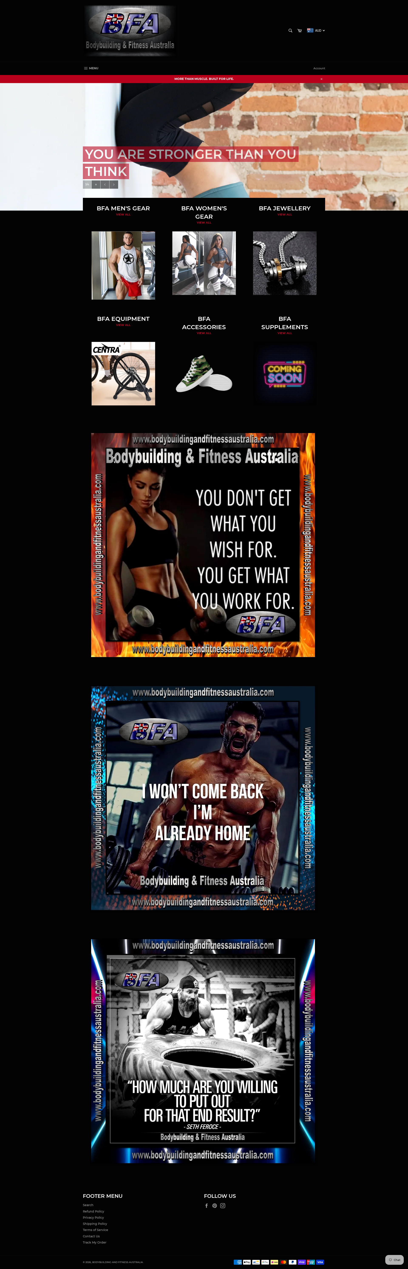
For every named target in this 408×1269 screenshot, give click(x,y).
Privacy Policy (93, 1217)
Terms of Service (95, 1230)
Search (88, 1205)
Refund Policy (93, 1211)
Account (319, 68)
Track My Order (94, 1242)
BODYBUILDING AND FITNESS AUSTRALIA (117, 1262)
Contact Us (91, 1236)
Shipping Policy (95, 1224)
